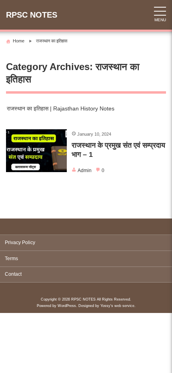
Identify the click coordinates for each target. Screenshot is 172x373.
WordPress (67, 306)
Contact (13, 274)
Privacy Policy (20, 242)
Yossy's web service (117, 306)
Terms (11, 258)
